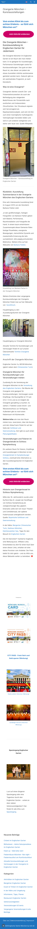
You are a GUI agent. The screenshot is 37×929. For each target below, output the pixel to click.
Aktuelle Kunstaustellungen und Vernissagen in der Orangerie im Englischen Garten (16, 864)
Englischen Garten (18, 534)
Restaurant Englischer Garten (15, 898)
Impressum (30, 920)
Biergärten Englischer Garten (15, 883)
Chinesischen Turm (25, 367)
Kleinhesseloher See (10, 531)
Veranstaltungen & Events (13, 905)
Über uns (6, 920)
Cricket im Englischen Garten (15, 840)
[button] (3, 925)
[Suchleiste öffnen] (31, 2)
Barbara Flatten (20, 245)
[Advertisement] (18, 578)
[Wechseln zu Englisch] (26, 2)
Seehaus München (15, 528)
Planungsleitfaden (10, 434)
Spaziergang (11, 812)
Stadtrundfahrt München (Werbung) (18, 694)
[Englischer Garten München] (3, 2)
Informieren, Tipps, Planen (14, 894)
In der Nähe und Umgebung (14, 891)
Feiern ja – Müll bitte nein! (13, 851)
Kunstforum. (11, 305)
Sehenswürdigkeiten (11, 902)
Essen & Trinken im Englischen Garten (18, 887)
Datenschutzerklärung (18, 920)
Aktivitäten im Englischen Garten (16, 879)
